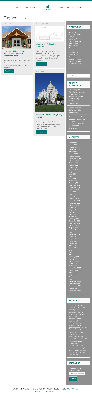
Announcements (75, 34)
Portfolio (25, 7)
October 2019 (74, 161)
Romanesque (74, 348)
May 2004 (73, 272)
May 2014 (72, 210)
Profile (17, 7)
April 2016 (72, 178)
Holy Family (80, 330)
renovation (73, 346)
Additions (72, 32)
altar (81, 305)
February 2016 (74, 183)
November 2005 (75, 268)
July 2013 (72, 230)
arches (71, 308)
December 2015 (75, 185)
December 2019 (75, 158)
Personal (72, 48)
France (71, 325)
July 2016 (72, 172)
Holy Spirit (73, 332)
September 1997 (75, 286)
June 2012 (73, 237)
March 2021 (73, 145)
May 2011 (72, 246)
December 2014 (75, 201)
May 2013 (72, 232)
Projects (72, 50)
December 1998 (75, 281)
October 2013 (74, 225)
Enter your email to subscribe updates (76, 369)
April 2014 (72, 212)
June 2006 (73, 263)
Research (72, 57)
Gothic (84, 328)
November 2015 (75, 187)
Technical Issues (75, 61)
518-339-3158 (72, 389)
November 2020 (75, 152)
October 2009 (74, 250)
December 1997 (75, 284)
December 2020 (75, 149)
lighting (71, 334)
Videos (71, 66)
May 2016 (72, 176)
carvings (72, 312)
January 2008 (74, 257)
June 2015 (73, 192)
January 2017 (74, 167)
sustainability (73, 352)
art (84, 308)
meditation (73, 341)
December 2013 (75, 221)
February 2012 (74, 243)
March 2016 (73, 181)
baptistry (72, 310)
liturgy (80, 337)
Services (33, 7)
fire (77, 323)
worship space (74, 354)
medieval (82, 339)
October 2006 (74, 261)
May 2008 (72, 254)
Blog (61, 7)
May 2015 (72, 194)
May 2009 (73, 252)
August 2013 (73, 228)
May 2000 (73, 279)
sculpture (83, 348)
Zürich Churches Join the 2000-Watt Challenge (76, 126)
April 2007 (73, 259)
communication (74, 319)
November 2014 (75, 203)
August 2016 (73, 169)
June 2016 (73, 174)
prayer (71, 343)
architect (79, 308)
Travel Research (75, 64)
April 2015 (72, 196)
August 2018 (73, 163)
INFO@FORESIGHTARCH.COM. (46, 391)
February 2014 (74, 216)
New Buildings (74, 46)
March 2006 (73, 266)
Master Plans (73, 43)
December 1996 (75, 290)
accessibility (73, 305)
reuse (81, 346)
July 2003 (72, 275)
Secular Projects (75, 59)
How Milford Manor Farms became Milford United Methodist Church (14, 53)
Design (71, 37)
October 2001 (74, 277)
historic (71, 330)
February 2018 (74, 165)
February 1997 (74, 288)
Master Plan (73, 339)
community (73, 321)
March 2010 (73, 248)
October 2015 (74, 190)
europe (71, 323)
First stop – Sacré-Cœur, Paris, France (49, 116)
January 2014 (74, 219)
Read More (9, 71)
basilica (79, 310)
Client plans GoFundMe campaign (46, 45)
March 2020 (73, 154)
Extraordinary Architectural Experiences (74, 101)
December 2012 (75, 234)
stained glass (74, 350)
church (76, 316)
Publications (73, 52)
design (81, 321)
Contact (78, 7)
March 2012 (73, 241)
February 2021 (74, 147)
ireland (80, 332)
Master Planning (75, 41)
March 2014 (73, 214)
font (81, 323)
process (78, 343)
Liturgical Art (73, 39)
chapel (77, 314)
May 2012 (72, 239)
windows (83, 352)
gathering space (75, 328)
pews (80, 341)
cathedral (80, 312)
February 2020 (74, 156)
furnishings (79, 325)
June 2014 (73, 208)
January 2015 (74, 199)
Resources (69, 7)
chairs (71, 314)
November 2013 (75, 223)
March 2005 (73, 270)
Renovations (73, 55)
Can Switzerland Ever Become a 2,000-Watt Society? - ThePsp (77, 119)
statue (82, 350)
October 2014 (74, 205)
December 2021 (75, 143)
